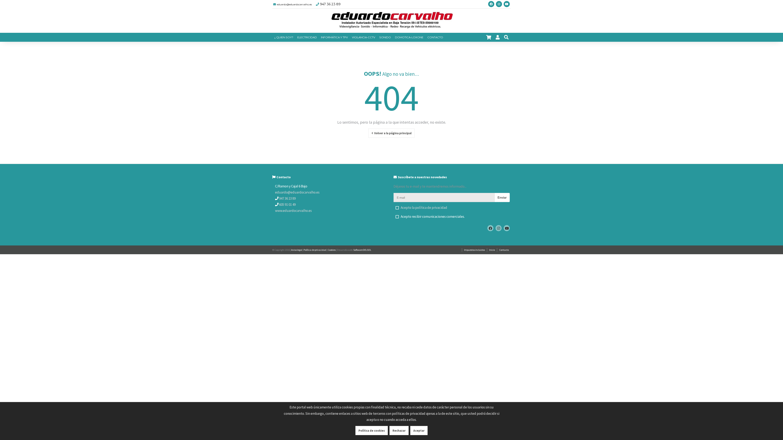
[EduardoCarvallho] (391, 21)
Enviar (502, 197)
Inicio (492, 249)
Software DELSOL (362, 249)
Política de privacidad (315, 249)
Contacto (504, 249)
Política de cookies (371, 430)
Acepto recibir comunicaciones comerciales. (433, 216)
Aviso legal (296, 249)
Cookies (332, 249)
